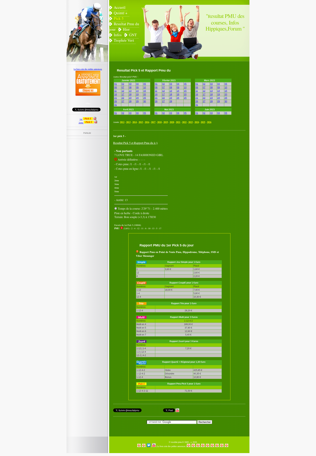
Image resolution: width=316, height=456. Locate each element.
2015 (141, 122)
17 (123, 94)
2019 (165, 122)
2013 (128, 122)
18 (130, 94)
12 (123, 91)
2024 (197, 122)
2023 (190, 122)
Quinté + (120, 12)
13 (130, 91)
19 (137, 94)
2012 (122, 122)
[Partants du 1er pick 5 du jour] (94, 119)
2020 (172, 122)
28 (130, 101)
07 (123, 87)
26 (115, 101)
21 (115, 98)
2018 (159, 122)
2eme (81, 122)
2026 (209, 122)
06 (115, 87)
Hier (126, 29)
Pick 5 (119, 18)
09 (137, 87)
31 (115, 105)
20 (144, 94)
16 (115, 94)
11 (115, 91)
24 (137, 98)
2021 (178, 122)
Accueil (119, 7)
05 (144, 84)
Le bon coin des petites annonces (171, 446)
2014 (134, 122)
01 (115, 84)
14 (137, 91)
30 (144, 101)
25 (144, 98)
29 (137, 101)
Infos (118, 34)
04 (137, 84)
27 (123, 101)
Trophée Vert (124, 40)
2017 (153, 122)
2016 (147, 122)
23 (130, 98)
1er (81, 119)
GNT (133, 34)
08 (130, 87)
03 (130, 84)
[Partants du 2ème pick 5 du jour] (95, 122)
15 (144, 91)
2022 (184, 122)
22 (123, 98)
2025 (203, 122)
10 (144, 87)
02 (123, 84)
